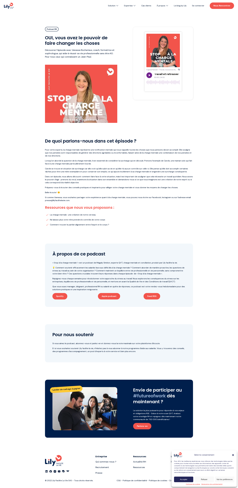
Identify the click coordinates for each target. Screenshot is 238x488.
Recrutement (102, 467)
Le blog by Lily (180, 5)
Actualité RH (139, 461)
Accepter (183, 479)
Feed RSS (151, 296)
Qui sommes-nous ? (105, 461)
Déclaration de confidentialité (211, 484)
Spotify (60, 296)
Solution (111, 5)
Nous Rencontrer (221, 5)
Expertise (128, 5)
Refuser (204, 479)
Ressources (139, 467)
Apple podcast (109, 296)
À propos (161, 5)
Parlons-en (142, 426)
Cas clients (146, 5)
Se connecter (198, 5)
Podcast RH (52, 29)
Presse (98, 472)
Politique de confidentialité (135, 480)
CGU (119, 480)
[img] (9, 6)
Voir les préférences (225, 479)
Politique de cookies (193, 484)
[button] (233, 455)
